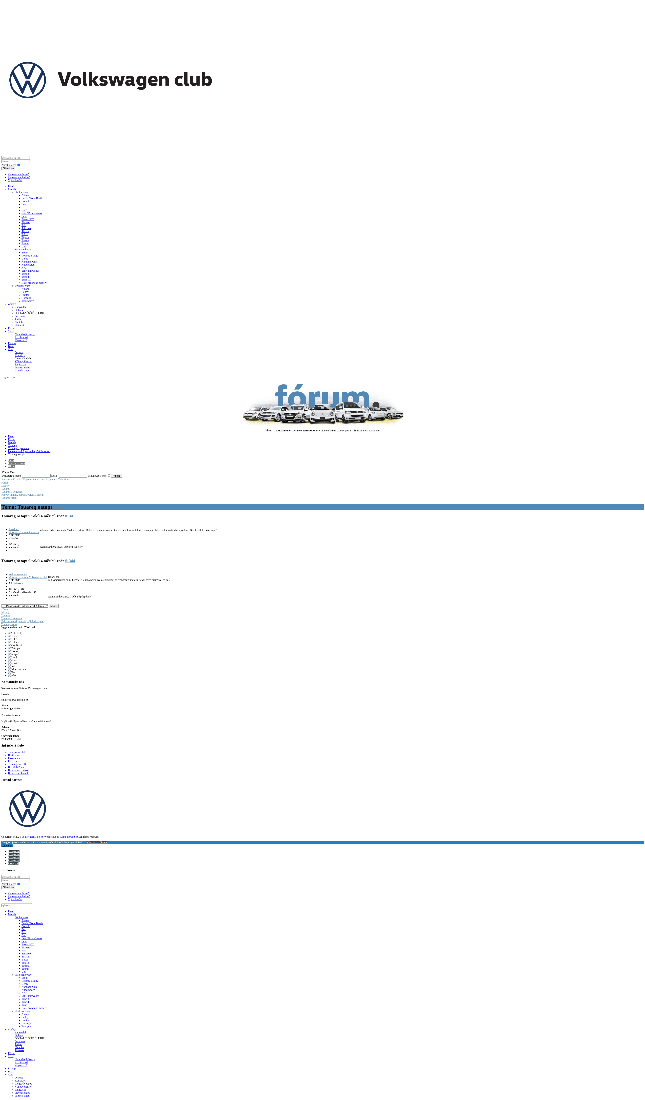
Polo (24, 225)
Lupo (24, 216)
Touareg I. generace (18, 448)
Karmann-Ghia (29, 261)
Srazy (11, 331)
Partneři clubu (22, 370)
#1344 (70, 561)
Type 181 (27, 279)
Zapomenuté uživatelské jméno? (40, 479)
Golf (24, 210)
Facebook (20, 316)
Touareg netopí (9, 497)
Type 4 (25, 276)
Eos (24, 204)
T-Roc (25, 234)
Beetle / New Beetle (32, 198)
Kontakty (20, 355)
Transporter (28, 300)
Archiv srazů (21, 337)
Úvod (11, 186)
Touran (25, 243)
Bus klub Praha (16, 767)
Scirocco (26, 228)
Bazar (11, 346)
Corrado (26, 201)
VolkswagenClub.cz (32, 836)
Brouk (25, 252)
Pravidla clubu (22, 367)
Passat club (14, 758)
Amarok (26, 288)
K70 (24, 267)
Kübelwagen (28, 264)
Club (10, 349)
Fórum (11, 328)
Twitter (18, 319)
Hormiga (26, 297)
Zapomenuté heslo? (18, 174)
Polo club (13, 761)
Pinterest (19, 325)
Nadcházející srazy (25, 334)
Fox (24, 207)
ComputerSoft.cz (69, 836)
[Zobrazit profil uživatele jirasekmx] (24, 532)
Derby (25, 258)
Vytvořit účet (15, 180)
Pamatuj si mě (8, 165)
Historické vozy (23, 249)
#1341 (70, 516)
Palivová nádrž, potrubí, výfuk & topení (29, 451)
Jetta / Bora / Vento (32, 213)
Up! (24, 246)
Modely (12, 189)
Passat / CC (28, 219)
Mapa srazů (21, 340)
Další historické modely (34, 282)
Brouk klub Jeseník (18, 773)
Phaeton (26, 222)
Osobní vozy (21, 192)
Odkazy (19, 310)
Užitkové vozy (22, 285)
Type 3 (25, 273)
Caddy (25, 291)
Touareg (26, 240)
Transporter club (16, 752)
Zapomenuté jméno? (19, 177)
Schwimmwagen (30, 270)
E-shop (12, 343)
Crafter (25, 294)
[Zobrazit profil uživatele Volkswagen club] (28, 577)
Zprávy (12, 304)
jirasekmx (14, 529)
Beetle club (14, 755)
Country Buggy (30, 255)
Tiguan (25, 237)
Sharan (25, 231)
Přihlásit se (8, 168)
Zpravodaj (20, 307)
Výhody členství (23, 361)
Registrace (20, 364)
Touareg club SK (17, 764)
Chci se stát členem (97, 842)
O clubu (19, 352)
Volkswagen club (18, 574)
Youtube (19, 322)
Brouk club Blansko (18, 770)
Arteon (25, 195)
